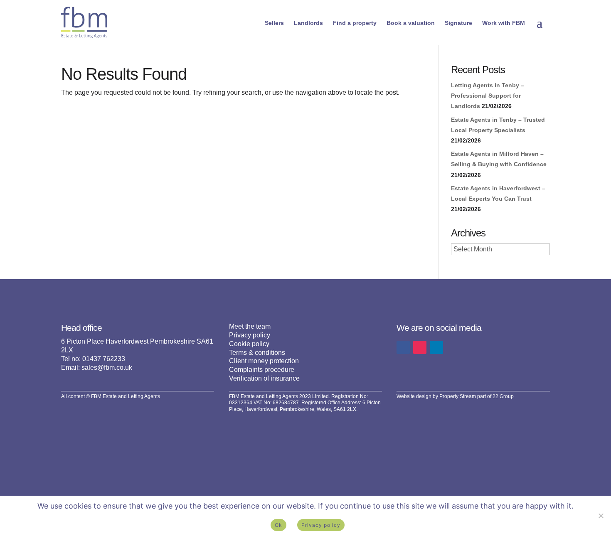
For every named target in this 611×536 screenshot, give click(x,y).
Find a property (355, 23)
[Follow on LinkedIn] (436, 347)
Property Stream (457, 396)
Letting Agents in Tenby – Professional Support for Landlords (487, 95)
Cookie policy (249, 343)
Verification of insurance (264, 378)
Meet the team (250, 326)
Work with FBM (503, 23)
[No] (600, 515)
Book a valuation (411, 23)
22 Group (503, 396)
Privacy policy (249, 335)
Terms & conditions (257, 352)
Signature (458, 23)
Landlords (308, 23)
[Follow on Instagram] (419, 347)
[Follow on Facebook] (403, 347)
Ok (278, 525)
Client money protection (264, 360)
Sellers (274, 23)
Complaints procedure (261, 369)
